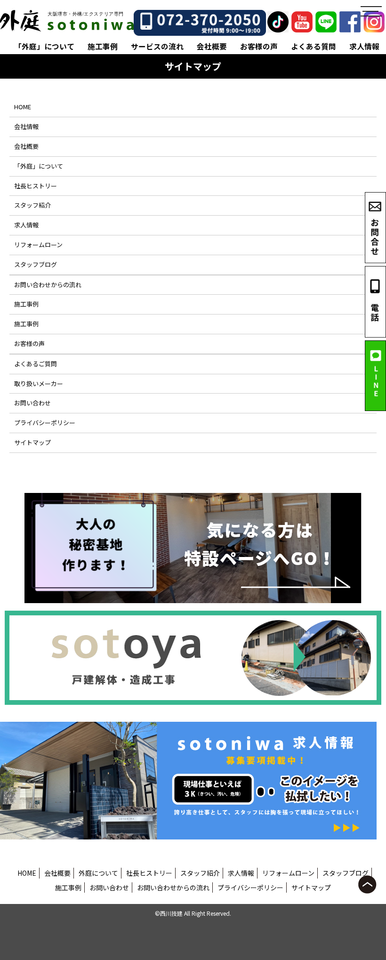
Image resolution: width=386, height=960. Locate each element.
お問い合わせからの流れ (47, 284)
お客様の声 (259, 46)
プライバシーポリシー (44, 422)
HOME (22, 106)
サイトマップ (32, 442)
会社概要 (212, 46)
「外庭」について (44, 46)
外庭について (98, 873)
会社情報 (26, 126)
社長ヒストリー (35, 185)
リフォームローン (38, 244)
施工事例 (103, 46)
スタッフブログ (35, 264)
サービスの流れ (157, 46)
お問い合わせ (32, 402)
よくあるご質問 (35, 363)
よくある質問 (313, 46)
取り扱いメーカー (38, 383)
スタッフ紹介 (32, 205)
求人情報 (364, 46)
